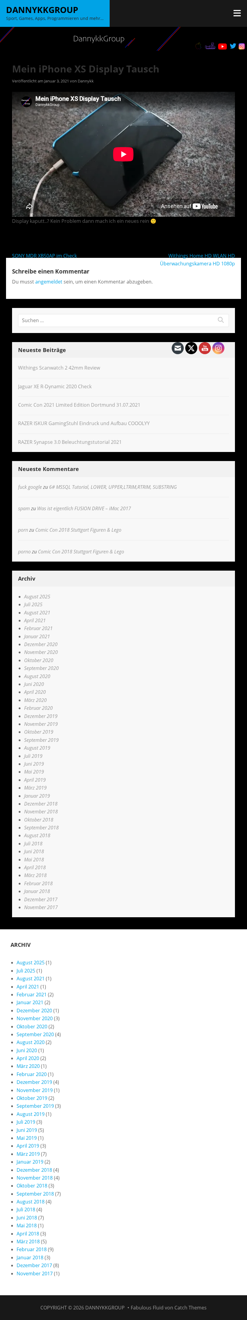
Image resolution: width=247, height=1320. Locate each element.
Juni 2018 (34, 851)
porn (23, 530)
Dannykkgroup (42, 9)
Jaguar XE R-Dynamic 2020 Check (55, 386)
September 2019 (41, 740)
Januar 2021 (37, 636)
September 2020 (41, 668)
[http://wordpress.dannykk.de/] (123, 39)
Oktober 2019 (38, 732)
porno (24, 551)
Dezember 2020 (41, 644)
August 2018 (37, 835)
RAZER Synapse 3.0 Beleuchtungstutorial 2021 (70, 442)
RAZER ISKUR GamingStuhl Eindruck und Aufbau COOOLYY (84, 423)
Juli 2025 (33, 604)
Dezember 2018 (41, 803)
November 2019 (41, 724)
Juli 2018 (33, 843)
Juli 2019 (33, 756)
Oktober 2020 (38, 660)
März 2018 (35, 875)
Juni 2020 (34, 684)
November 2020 (41, 652)
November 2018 (41, 811)
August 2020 (37, 676)
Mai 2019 (34, 771)
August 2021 (37, 612)
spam (24, 508)
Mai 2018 (34, 859)
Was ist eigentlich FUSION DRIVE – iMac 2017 (84, 508)
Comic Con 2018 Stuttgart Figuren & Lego (78, 530)
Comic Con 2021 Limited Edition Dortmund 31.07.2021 (79, 405)
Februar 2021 (38, 628)
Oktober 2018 (38, 819)
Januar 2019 (37, 796)
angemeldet (48, 281)
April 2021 (35, 620)
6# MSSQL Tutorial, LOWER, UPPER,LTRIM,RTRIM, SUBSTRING (113, 487)
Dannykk (86, 81)
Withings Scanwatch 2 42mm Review (59, 367)
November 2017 (41, 907)
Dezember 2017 (41, 899)
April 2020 (35, 692)
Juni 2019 (34, 764)
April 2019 (35, 780)
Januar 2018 (37, 891)
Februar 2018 (38, 883)
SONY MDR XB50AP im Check (44, 255)
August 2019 (37, 748)
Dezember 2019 (41, 716)
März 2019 (35, 787)
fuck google (30, 487)
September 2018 (41, 827)
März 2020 (35, 700)
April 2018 (35, 867)
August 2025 (37, 596)
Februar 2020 (38, 708)
